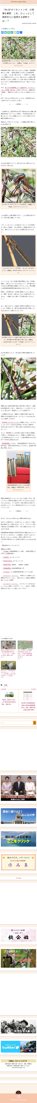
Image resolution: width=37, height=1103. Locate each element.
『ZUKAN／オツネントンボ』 (10, 422)
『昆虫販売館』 (5, 443)
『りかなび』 (6, 572)
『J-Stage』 (6, 551)
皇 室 (6, 685)
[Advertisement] (18, 612)
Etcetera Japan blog (18, 2)
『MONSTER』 (7, 564)
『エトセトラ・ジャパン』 (10, 575)
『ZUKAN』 (6, 557)
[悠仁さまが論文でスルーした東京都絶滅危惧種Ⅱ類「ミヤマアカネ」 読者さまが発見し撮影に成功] (8, 645)
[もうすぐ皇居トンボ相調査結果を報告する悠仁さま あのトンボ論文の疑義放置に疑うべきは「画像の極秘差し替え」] (25, 645)
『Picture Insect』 (7, 561)
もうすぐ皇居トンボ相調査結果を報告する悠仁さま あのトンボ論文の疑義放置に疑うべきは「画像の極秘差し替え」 (25, 653)
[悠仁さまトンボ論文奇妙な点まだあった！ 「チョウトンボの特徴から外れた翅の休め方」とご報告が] (8, 665)
